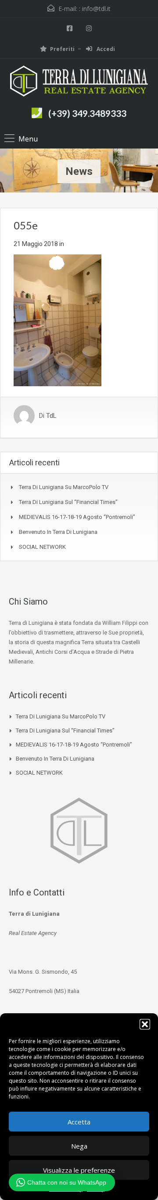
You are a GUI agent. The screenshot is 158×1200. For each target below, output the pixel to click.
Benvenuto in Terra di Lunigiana (58, 532)
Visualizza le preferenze (79, 1170)
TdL (51, 416)
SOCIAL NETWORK (42, 547)
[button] (144, 1024)
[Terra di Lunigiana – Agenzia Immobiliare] (79, 82)
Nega (79, 1146)
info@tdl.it (96, 8)
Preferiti (62, 49)
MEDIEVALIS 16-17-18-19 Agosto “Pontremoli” (77, 517)
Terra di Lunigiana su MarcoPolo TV (63, 487)
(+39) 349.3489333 (87, 113)
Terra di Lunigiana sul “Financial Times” (68, 502)
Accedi (105, 49)
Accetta (79, 1121)
